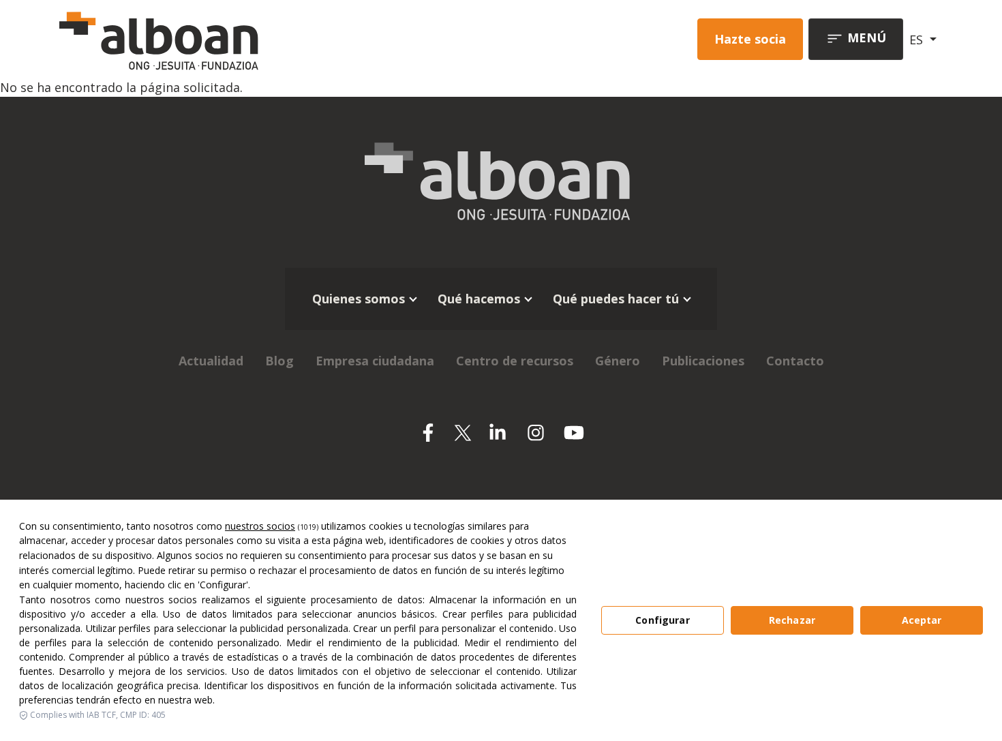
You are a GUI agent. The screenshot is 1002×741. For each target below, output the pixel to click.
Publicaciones (703, 360)
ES (917, 39)
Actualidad (211, 360)
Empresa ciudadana (375, 360)
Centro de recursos (514, 360)
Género (617, 360)
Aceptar (922, 620)
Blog (279, 360)
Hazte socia (750, 39)
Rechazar (792, 620)
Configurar (662, 620)
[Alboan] (230, 39)
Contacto (795, 360)
